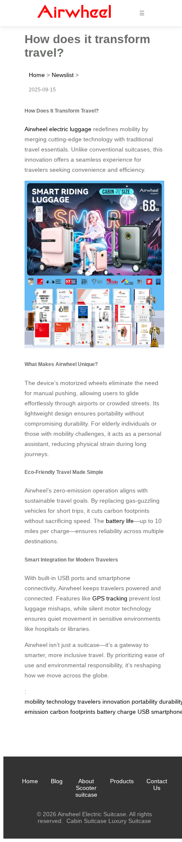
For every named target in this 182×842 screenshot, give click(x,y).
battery (106, 711)
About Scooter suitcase (86, 788)
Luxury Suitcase (129, 820)
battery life (120, 520)
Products (122, 781)
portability (144, 701)
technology (61, 701)
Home (37, 75)
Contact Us (156, 784)
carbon (59, 711)
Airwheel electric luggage (58, 129)
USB (143, 711)
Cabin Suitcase (86, 820)
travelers (89, 701)
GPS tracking (109, 598)
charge (126, 711)
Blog (57, 781)
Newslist (63, 75)
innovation (116, 701)
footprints (82, 711)
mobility (35, 701)
